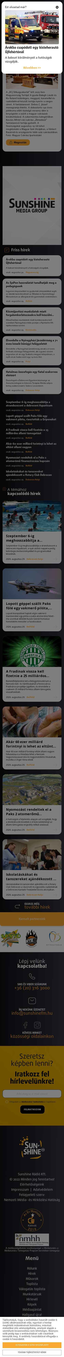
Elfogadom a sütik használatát (32, 1345)
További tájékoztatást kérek (32, 1353)
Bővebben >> (32, 68)
